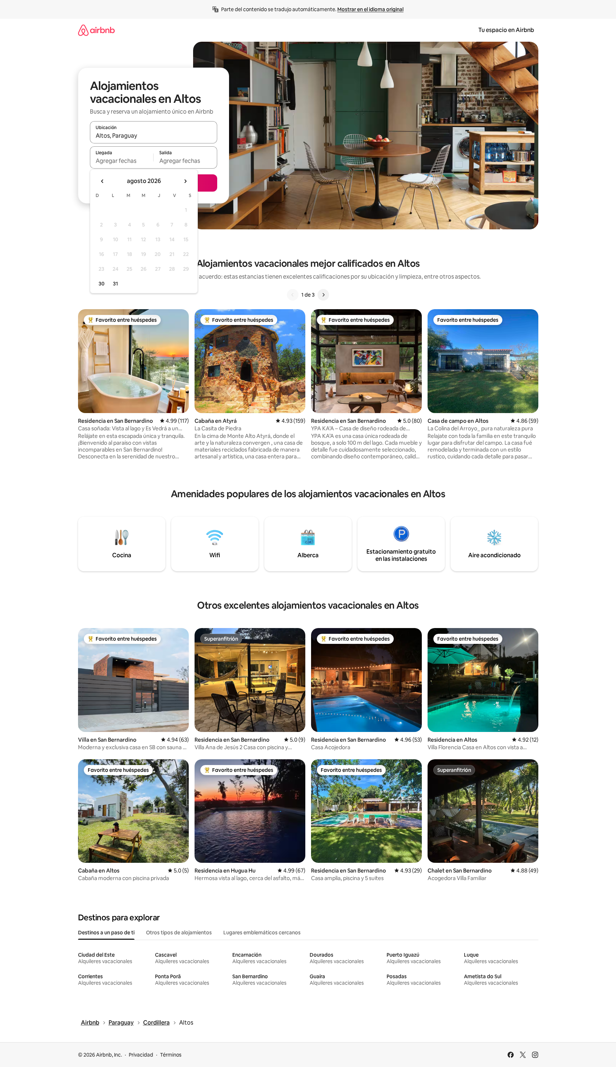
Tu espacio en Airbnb (506, 30)
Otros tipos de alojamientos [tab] (179, 932)
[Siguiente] (323, 295)
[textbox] (122, 160)
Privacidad (141, 1055)
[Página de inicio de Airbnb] (96, 30)
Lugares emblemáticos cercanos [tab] (262, 932)
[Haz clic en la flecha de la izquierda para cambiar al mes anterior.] (102, 181)
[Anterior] (292, 295)
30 (102, 283)
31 (115, 283)
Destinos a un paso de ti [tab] (106, 932)
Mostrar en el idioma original (370, 9)
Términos (171, 1055)
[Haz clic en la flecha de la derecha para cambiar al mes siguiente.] (185, 181)
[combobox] (153, 135)
